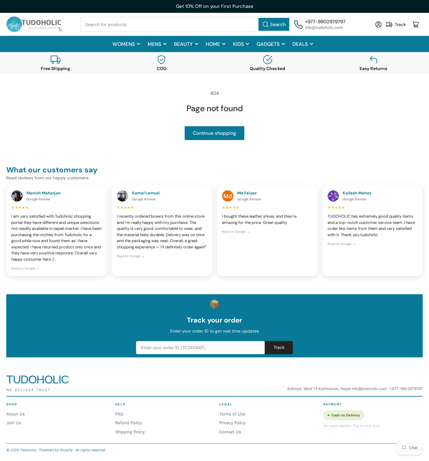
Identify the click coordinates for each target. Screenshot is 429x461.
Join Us (13, 422)
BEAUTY (183, 44)
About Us (15, 413)
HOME (213, 44)
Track (279, 347)
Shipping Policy (130, 431)
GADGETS (268, 44)
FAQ (119, 413)
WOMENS (123, 44)
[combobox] (185, 24)
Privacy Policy (232, 422)
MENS (154, 44)
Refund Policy (128, 422)
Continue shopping (214, 133)
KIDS (238, 44)
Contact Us (230, 431)
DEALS (300, 44)
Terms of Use (232, 413)
